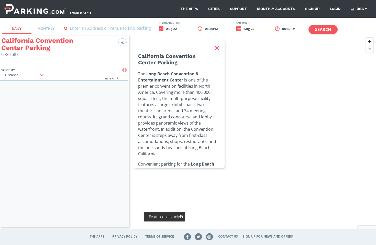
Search (323, 29)
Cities (214, 9)
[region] (252, 134)
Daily (16, 28)
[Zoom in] (369, 41)
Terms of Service (159, 236)
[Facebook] (187, 236)
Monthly (46, 28)
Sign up (312, 9)
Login (335, 9)
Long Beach (80, 13)
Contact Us (228, 236)
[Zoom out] (369, 49)
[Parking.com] (35, 9)
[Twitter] (198, 236)
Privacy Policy (124, 236)
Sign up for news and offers (268, 236)
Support (238, 9)
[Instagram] (209, 236)
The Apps (189, 9)
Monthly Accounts (276, 9)
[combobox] (110, 29)
